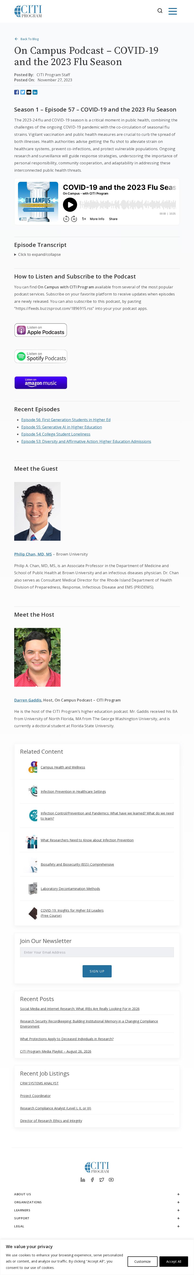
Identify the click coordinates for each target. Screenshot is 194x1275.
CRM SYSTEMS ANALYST (39, 1083)
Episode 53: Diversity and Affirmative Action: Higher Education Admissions (86, 441)
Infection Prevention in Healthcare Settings (73, 791)
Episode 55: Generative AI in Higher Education (61, 427)
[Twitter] (101, 1179)
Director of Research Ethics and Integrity (51, 1120)
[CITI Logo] (28, 11)
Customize (142, 1261)
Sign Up (97, 971)
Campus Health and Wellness (63, 767)
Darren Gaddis (27, 700)
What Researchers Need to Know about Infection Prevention (87, 840)
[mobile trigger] (173, 11)
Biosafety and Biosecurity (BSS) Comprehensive (77, 864)
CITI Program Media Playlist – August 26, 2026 (55, 1051)
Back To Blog (30, 39)
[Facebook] (92, 1179)
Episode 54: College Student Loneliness (55, 434)
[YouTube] (111, 1179)
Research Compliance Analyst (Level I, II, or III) (55, 1108)
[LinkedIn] (82, 1179)
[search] (161, 11)
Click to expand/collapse (39, 254)
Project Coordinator (35, 1095)
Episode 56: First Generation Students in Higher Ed (65, 419)
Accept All (173, 1261)
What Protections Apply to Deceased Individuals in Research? (67, 1039)
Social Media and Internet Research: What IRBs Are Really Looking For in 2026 (80, 1008)
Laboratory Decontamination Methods (70, 888)
